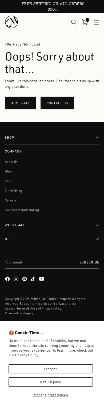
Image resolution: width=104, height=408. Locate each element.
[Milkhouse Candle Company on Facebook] (8, 279)
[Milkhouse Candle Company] (11, 21)
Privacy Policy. (27, 355)
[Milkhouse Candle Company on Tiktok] (33, 279)
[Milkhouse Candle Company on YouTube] (42, 279)
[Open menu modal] (96, 22)
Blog (8, 171)
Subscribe (89, 262)
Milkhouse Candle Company (51, 299)
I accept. (51, 368)
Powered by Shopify (19, 313)
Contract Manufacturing (22, 210)
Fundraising (13, 191)
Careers (11, 200)
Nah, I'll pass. (51, 382)
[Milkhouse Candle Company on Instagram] (16, 279)
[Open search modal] (73, 22)
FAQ (8, 181)
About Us (11, 162)
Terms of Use (26, 308)
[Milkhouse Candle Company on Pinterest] (25, 279)
